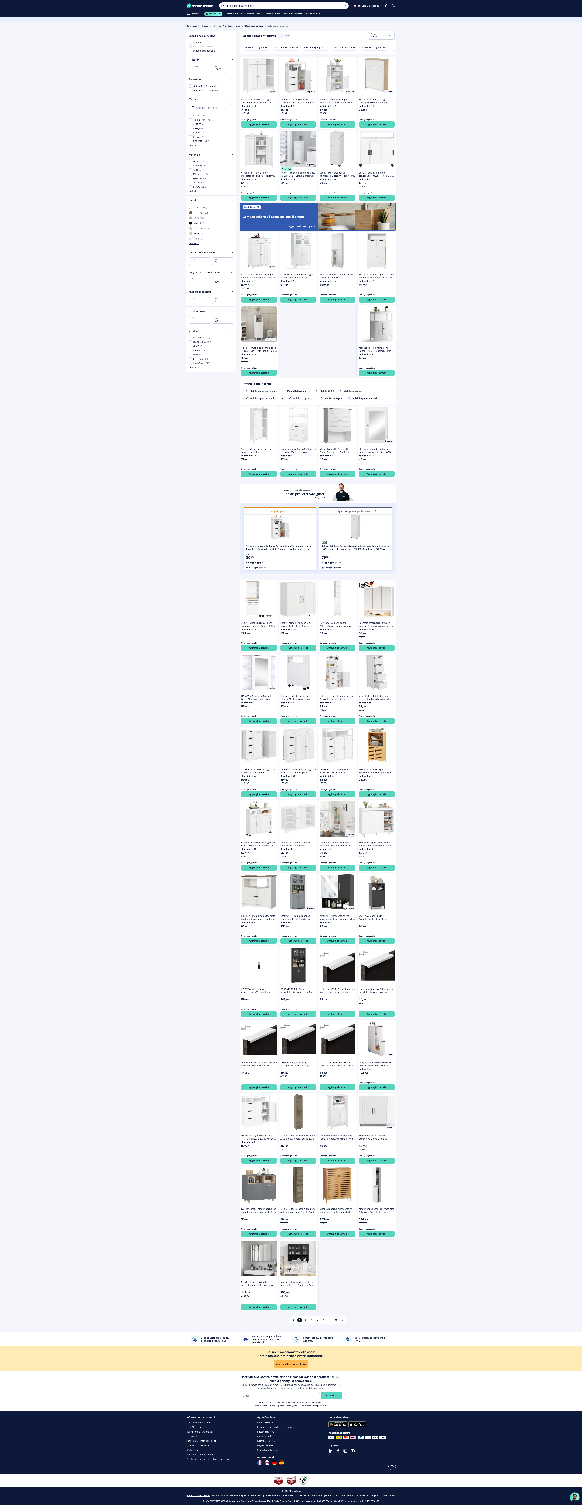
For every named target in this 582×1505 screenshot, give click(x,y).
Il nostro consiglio (266, 1422)
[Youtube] (352, 1450)
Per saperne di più (320, 1405)
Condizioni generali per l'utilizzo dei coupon (208, 1459)
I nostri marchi (264, 1436)
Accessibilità (389, 1495)
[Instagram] (345, 1450)
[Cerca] (222, 6)
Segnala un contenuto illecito (201, 1440)
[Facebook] (338, 1450)
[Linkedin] (330, 1450)
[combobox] (381, 36)
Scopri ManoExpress (267, 1449)
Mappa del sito (220, 1495)
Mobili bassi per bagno (255, 26)
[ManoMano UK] (267, 1462)
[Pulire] (345, 6)
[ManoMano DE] (274, 1462)
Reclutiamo (192, 1449)
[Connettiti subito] (386, 5)
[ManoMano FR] (259, 1462)
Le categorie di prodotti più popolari (275, 1427)
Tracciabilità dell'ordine (198, 1422)
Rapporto (375, 1495)
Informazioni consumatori (354, 1495)
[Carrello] (393, 5)
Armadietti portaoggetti (233, 26)
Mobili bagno (215, 26)
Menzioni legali (238, 1495)
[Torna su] (392, 1466)
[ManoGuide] (575, 1497)
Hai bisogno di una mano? (199, 1431)
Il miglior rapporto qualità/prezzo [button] (354, 511)
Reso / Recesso (193, 1427)
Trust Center (303, 1495)
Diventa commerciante (197, 1445)
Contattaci (191, 1436)
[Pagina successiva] (342, 1320)
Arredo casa (203, 26)
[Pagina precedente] (293, 1320)
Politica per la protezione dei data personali (271, 1495)
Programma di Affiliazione (199, 1454)
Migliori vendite (265, 1445)
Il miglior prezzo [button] (278, 511)
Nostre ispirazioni (266, 1440)
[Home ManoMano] (200, 5)
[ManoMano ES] (281, 1462)
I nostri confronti (265, 1431)
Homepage (191, 26)
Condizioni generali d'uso (325, 1495)
